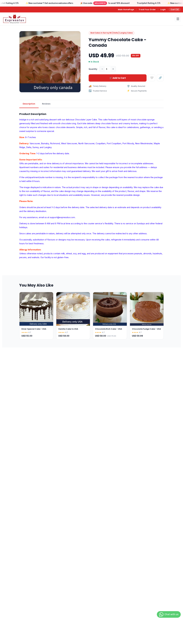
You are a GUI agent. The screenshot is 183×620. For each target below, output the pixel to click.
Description (29, 103)
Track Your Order (147, 9)
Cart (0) (175, 9)
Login (163, 9)
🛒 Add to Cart (117, 77)
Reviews (46, 103)
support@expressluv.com (62, 217)
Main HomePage (126, 9)
